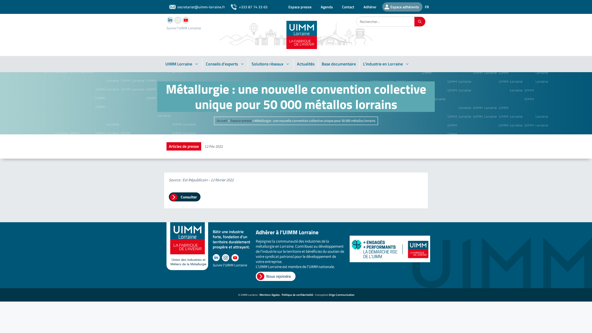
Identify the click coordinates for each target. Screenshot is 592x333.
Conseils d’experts (222, 64)
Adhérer (370, 7)
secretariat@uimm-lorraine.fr (201, 7)
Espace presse (299, 7)
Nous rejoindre (278, 276)
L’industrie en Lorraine (383, 64)
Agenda (327, 7)
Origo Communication (342, 295)
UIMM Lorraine (178, 64)
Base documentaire (339, 64)
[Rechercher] (419, 21)
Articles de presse (184, 146)
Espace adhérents (404, 7)
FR (427, 7)
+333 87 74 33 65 (253, 7)
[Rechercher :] (385, 21)
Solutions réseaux (267, 64)
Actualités (305, 64)
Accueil (222, 120)
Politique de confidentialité (297, 295)
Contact (348, 7)
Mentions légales (269, 295)
